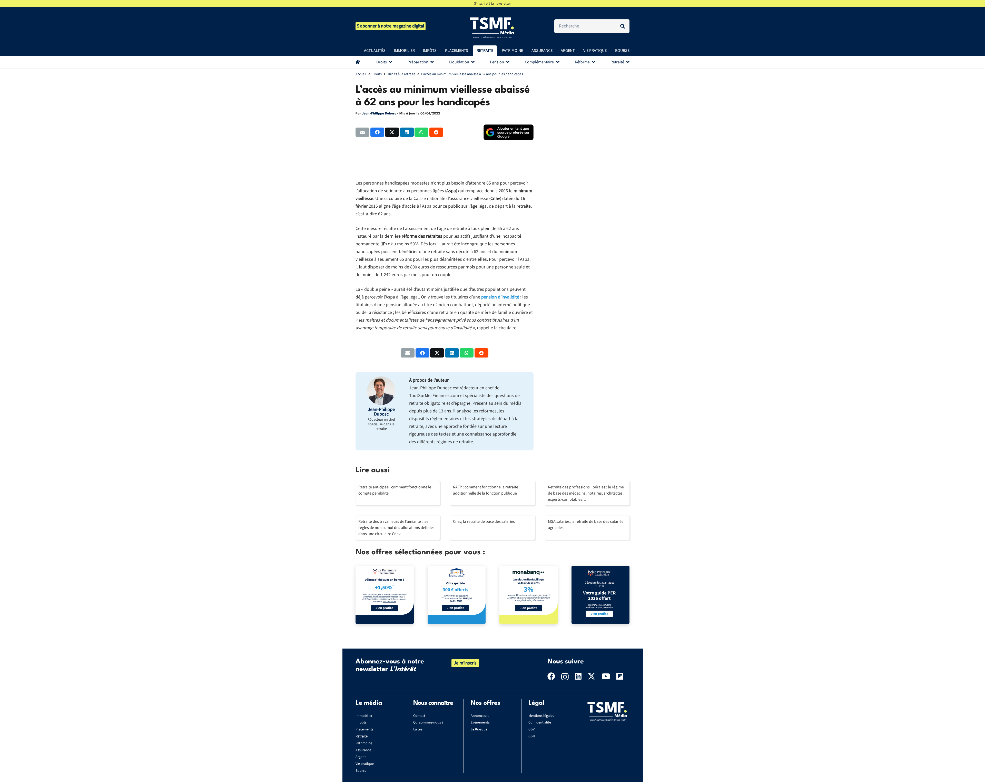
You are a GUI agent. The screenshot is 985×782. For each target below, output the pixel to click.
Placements (364, 729)
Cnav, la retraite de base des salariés (484, 521)
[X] (591, 676)
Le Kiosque (479, 729)
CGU (531, 736)
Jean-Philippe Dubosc (379, 113)
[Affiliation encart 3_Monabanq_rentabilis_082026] (528, 595)
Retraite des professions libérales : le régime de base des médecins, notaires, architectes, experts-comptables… (586, 493)
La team (419, 729)
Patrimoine (364, 743)
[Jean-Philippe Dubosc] (381, 390)
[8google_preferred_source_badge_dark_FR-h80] (509, 132)
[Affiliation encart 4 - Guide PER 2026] (601, 595)
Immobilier (364, 715)
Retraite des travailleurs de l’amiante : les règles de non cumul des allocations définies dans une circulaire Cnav (396, 528)
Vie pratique (365, 763)
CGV (531, 729)
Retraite (362, 736)
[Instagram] (565, 676)
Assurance (363, 750)
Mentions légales (541, 715)
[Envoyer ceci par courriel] (362, 132)
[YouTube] (606, 676)
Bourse (361, 770)
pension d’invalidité (500, 297)
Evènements (480, 722)
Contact (419, 715)
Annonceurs (480, 715)
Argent (361, 756)
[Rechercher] (622, 26)
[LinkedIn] (578, 676)
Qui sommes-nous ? (428, 722)
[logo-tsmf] (492, 27)
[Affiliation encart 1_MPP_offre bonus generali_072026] (385, 595)
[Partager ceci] (377, 132)
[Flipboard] (619, 676)
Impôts (361, 722)
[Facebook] (551, 676)
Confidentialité (539, 722)
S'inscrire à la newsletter (492, 3)
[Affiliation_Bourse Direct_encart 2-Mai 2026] (457, 595)
